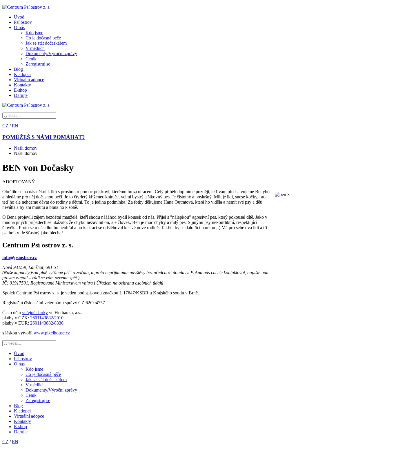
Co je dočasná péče (43, 37)
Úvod (19, 17)
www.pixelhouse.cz (52, 332)
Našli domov (25, 148)
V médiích (35, 48)
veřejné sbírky (35, 312)
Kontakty (22, 84)
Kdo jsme (34, 32)
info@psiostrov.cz (19, 257)
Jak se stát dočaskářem (46, 43)
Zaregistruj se (38, 63)
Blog (18, 69)
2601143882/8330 (46, 323)
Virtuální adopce (29, 79)
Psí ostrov (23, 22)
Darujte (21, 95)
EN (15, 125)
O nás (19, 27)
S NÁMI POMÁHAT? (43, 137)
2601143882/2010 (46, 317)
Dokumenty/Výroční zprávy (51, 53)
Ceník (31, 58)
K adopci (22, 74)
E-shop (20, 90)
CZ (5, 125)
